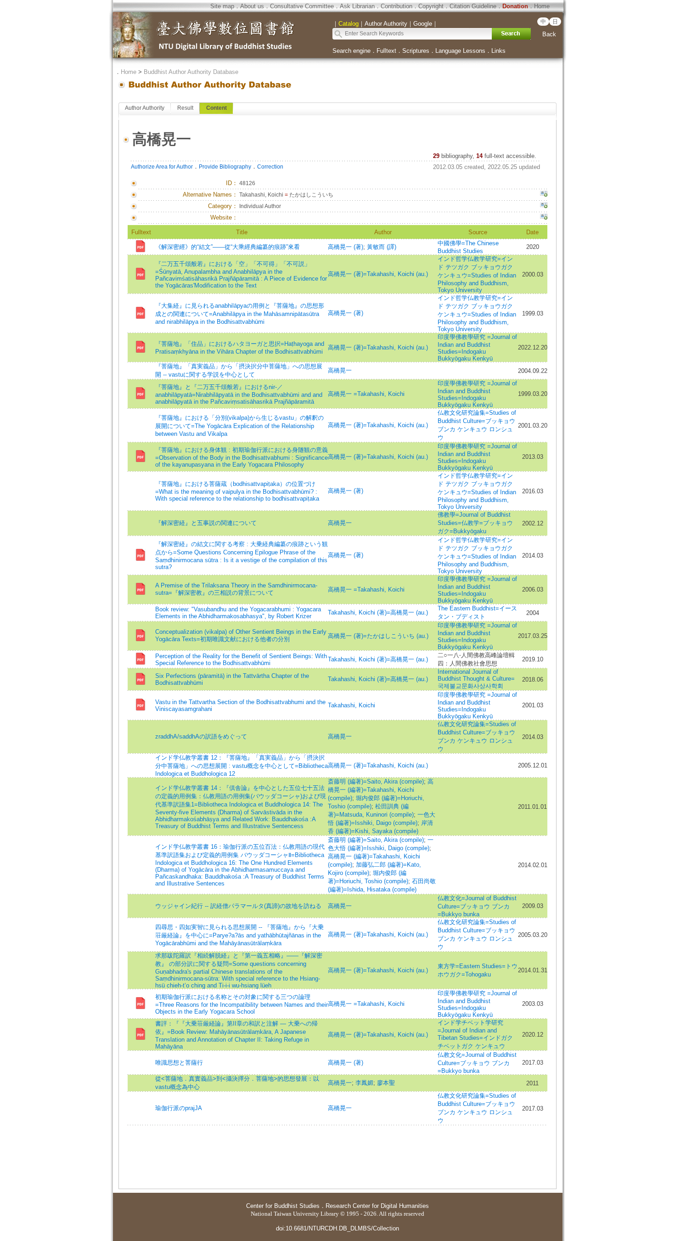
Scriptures (415, 50)
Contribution (396, 6)
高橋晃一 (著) (345, 246)
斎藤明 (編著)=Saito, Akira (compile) (376, 781)
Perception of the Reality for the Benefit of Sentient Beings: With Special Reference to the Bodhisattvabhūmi (241, 659)
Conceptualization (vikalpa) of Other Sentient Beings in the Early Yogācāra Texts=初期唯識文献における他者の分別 (240, 635)
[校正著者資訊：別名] (543, 195)
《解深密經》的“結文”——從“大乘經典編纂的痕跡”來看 (227, 246)
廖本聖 (386, 1082)
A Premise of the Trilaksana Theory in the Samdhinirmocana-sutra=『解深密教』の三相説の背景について (236, 589)
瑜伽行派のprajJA (178, 1108)
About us (252, 6)
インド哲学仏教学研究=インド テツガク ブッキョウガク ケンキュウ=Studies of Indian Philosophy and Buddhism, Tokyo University (477, 274)
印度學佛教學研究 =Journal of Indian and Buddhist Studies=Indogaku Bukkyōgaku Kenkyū (477, 347)
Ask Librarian (357, 6)
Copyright (431, 6)
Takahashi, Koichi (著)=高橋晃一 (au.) (378, 612)
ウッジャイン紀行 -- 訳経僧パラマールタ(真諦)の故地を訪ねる (238, 906)
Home (542, 6)
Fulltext (386, 50)
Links (498, 50)
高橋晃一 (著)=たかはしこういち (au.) (378, 635)
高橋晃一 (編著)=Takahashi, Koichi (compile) (380, 789)
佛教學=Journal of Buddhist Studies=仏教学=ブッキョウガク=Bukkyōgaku (475, 523)
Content (216, 108)
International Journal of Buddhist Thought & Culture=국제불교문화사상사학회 (476, 678)
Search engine (351, 50)
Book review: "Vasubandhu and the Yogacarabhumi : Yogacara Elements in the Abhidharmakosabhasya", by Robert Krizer (238, 613)
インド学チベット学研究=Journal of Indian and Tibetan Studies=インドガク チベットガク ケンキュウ (475, 1034)
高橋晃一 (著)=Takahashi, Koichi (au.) (378, 274)
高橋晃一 (340, 370)
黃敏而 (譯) (381, 246)
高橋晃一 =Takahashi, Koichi (366, 393)
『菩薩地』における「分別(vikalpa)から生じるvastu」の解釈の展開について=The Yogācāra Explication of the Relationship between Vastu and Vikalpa (239, 425)
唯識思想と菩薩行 (179, 1062)
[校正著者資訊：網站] (543, 217)
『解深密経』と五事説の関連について (206, 522)
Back (549, 34)
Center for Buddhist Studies (283, 1205)
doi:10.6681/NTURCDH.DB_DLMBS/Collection (337, 1228)
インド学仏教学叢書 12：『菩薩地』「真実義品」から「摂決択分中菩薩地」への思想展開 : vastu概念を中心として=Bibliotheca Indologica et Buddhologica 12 (241, 765)
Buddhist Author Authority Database (191, 71)
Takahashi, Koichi (351, 705)
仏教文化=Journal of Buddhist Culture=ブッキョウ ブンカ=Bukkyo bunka (477, 906)
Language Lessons (460, 50)
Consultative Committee (302, 6)
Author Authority (144, 108)
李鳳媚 (364, 1082)
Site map (222, 6)
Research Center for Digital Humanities (377, 1205)
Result (185, 108)
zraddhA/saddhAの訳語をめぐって (201, 736)
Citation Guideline (473, 6)
